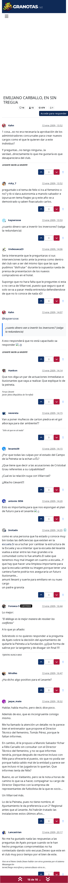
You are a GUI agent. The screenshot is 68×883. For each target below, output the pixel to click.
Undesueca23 (15, 249)
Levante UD (10, 107)
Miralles (12, 673)
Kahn (11, 125)
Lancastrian (14, 832)
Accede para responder (54, 113)
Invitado (13, 530)
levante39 (13, 448)
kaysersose (14, 220)
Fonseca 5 (13, 606)
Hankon (12, 370)
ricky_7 (12, 183)
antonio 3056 (15, 501)
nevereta (13, 413)
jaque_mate (14, 701)
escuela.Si (8, 544)
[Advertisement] (34, 58)
